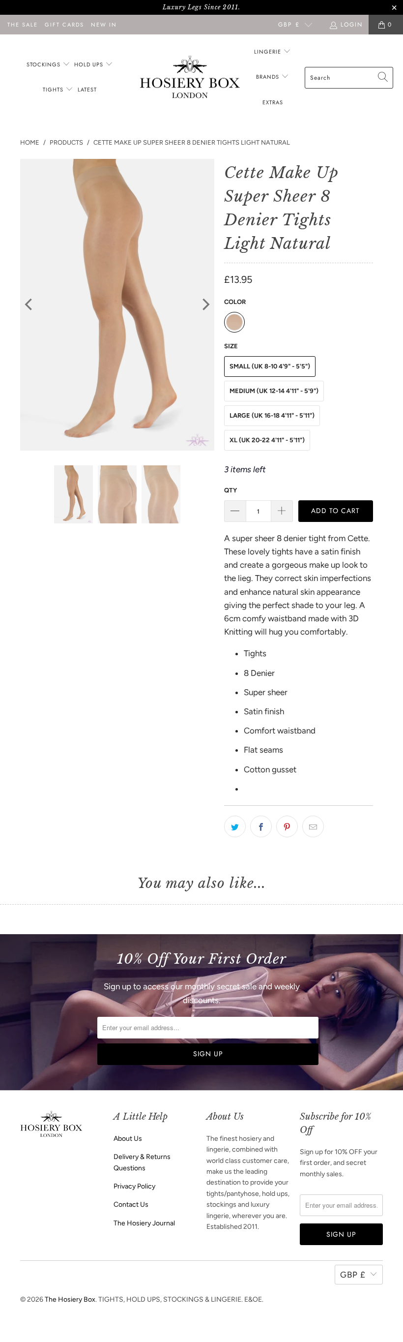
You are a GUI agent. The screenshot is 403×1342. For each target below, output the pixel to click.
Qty (230, 490)
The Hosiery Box (70, 1299)
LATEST (87, 89)
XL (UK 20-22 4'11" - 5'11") (267, 440)
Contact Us (131, 1204)
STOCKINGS (44, 64)
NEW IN (104, 25)
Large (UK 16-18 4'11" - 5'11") (272, 415)
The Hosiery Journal (144, 1223)
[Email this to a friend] (313, 826)
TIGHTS (54, 89)
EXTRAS (272, 102)
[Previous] (29, 305)
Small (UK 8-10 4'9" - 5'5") (270, 366)
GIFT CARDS (64, 25)
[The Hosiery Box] (190, 78)
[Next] (205, 305)
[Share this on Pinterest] (287, 826)
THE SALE (22, 25)
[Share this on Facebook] (261, 826)
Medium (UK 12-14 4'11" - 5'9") (274, 391)
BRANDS (267, 77)
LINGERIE (268, 52)
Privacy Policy (134, 1186)
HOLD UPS (89, 64)
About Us (128, 1138)
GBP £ (289, 24)
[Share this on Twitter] (235, 826)
